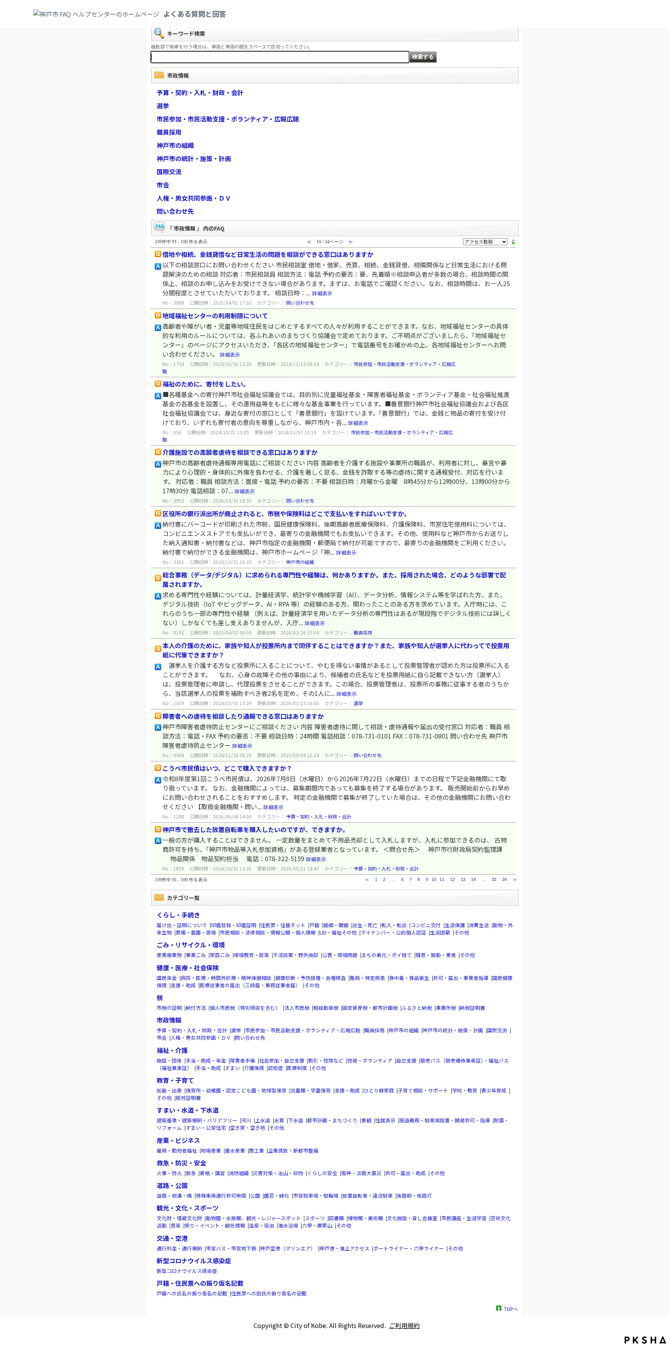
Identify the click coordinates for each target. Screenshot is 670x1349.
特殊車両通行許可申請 (221, 1195)
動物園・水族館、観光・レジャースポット (253, 1218)
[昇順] (513, 239)
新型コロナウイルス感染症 (194, 1260)
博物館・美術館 (365, 1218)
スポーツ (315, 1218)
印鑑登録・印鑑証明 (233, 925)
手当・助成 (208, 1068)
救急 (191, 1173)
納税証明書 (472, 1007)
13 (463, 879)
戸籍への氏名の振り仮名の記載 (192, 1293)
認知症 (275, 1068)
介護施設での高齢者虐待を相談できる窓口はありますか (240, 452)
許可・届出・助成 (405, 1173)
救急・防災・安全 (181, 1162)
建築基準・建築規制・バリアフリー (197, 1120)
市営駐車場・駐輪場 (315, 1195)
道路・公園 (172, 1185)
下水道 (295, 1120)
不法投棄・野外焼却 (295, 955)
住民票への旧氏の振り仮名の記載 (269, 1293)
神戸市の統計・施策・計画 (194, 158)
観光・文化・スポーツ (188, 1207)
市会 (163, 184)
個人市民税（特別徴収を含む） (245, 1007)
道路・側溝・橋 (174, 1195)
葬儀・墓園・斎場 (196, 932)
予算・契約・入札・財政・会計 (200, 92)
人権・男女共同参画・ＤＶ (194, 198)
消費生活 (479, 925)
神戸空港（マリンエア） (288, 1248)
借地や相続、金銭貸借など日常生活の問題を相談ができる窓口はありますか (267, 254)
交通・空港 (172, 1238)
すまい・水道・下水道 (188, 1110)
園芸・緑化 (276, 1195)
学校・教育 (464, 1090)
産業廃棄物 (169, 955)
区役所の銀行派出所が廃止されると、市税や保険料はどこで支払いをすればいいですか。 (286, 513)
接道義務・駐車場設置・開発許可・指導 (444, 1120)
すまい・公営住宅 (206, 1127)
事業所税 (446, 1007)
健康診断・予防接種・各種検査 (310, 977)
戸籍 (314, 925)
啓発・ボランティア (369, 1060)
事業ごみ (196, 955)
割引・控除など (326, 1060)
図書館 (336, 1218)
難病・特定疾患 (367, 977)
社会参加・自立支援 (281, 1060)
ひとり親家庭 (379, 1090)
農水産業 (235, 1150)
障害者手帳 (242, 1060)
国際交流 (169, 171)
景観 (366, 1120)
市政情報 (169, 1020)
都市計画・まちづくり (332, 1120)
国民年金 (167, 977)
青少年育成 (493, 1090)
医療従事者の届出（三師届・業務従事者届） (250, 985)
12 (452, 879)
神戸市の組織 (175, 145)
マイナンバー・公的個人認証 (393, 932)
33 (494, 879)
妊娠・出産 (169, 1090)
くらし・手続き (178, 914)
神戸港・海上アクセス (344, 1248)
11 (442, 879)
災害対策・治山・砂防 (278, 1173)
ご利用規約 (404, 1325)
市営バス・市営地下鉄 (231, 1248)
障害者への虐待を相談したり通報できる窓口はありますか (243, 716)
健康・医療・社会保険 (188, 967)
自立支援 (406, 1060)
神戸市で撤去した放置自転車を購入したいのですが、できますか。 (255, 829)
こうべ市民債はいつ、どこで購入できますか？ (227, 768)
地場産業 (211, 1150)
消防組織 (239, 1173)
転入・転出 (394, 925)
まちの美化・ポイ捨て (386, 955)
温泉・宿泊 (261, 1225)
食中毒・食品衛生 (409, 977)
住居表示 (385, 1120)
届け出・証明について (182, 925)
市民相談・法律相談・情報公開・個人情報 (268, 932)
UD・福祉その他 (338, 932)
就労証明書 (188, 1097)
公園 (255, 1195)
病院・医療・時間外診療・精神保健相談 (226, 977)
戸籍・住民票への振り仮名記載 (200, 1283)
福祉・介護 (172, 1050)
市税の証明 (169, 1007)
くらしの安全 (322, 1173)
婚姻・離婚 (336, 925)
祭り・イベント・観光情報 (215, 1225)
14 (473, 879)
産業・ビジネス (178, 1140)
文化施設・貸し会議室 (412, 1218)
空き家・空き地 (247, 1127)
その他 (461, 932)
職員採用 (169, 132)
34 (504, 879)
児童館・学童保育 (310, 1090)
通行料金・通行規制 (179, 1248)
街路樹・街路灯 (414, 1195)
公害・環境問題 (339, 955)
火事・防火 (169, 1173)
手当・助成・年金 (206, 1060)
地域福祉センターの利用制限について (215, 315)
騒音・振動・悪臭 (436, 955)
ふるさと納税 (417, 1007)
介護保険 (254, 1068)
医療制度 (297, 1068)
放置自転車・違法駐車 (367, 1195)
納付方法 (196, 1007)
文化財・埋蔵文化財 (179, 1218)
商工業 (256, 1150)
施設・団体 (169, 1060)
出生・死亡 (365, 925)
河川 (246, 1120)
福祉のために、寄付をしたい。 (205, 383)
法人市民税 (296, 1007)
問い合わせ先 (175, 211)
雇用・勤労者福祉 (177, 1150)
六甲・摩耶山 (317, 1225)
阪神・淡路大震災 (361, 1173)
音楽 (176, 1225)
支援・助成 (183, 985)
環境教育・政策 (251, 955)
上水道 (262, 1120)
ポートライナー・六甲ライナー (408, 1248)
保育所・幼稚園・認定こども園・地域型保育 (236, 1090)
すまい (232, 1068)
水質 (279, 1120)
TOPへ (511, 1308)
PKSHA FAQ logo (645, 1340)
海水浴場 (288, 1225)
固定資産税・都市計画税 (370, 1007)
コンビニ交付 (426, 925)
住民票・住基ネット (283, 925)
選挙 (163, 105)
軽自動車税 (325, 1007)
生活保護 (455, 925)
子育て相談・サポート (423, 1090)
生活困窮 (440, 932)
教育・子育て (175, 1080)
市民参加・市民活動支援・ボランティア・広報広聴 (228, 118)
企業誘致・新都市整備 (293, 1150)
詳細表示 (322, 293)
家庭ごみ (220, 955)
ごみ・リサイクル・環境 (191, 944)
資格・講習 (212, 1173)
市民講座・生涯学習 (464, 1218)
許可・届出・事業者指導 (461, 977)
